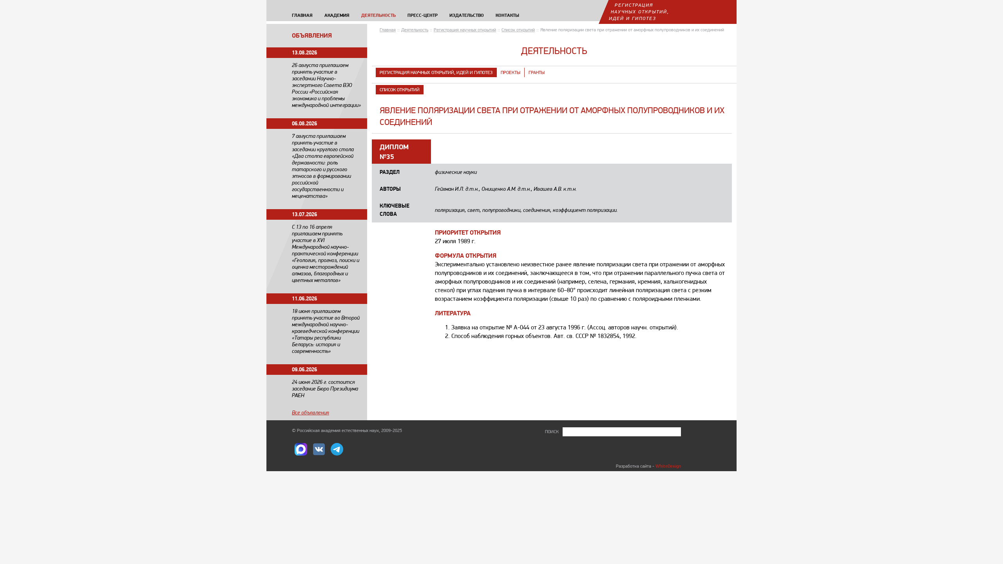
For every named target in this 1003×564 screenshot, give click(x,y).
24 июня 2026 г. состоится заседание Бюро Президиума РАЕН (325, 388)
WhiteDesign (668, 466)
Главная (388, 30)
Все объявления (310, 412)
